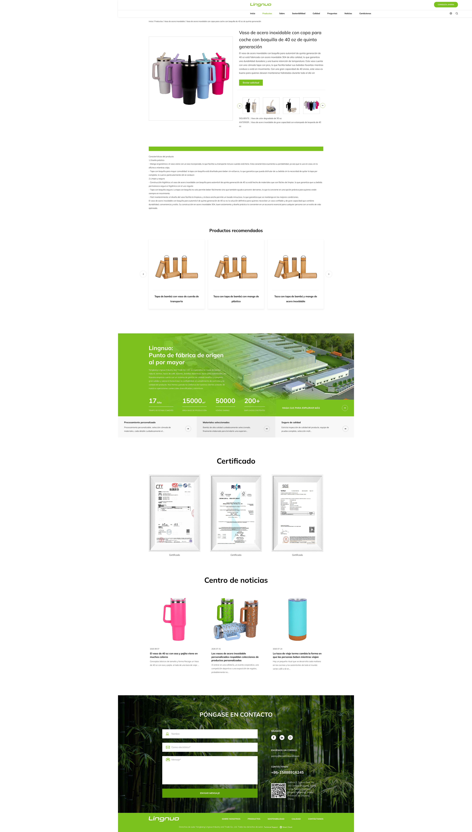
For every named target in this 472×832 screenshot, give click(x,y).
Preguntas (332, 13)
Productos (267, 13)
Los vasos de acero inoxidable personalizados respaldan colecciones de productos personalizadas (173, 657)
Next (322, 105)
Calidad (316, 13)
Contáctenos (365, 13)
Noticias (348, 13)
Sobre (282, 13)
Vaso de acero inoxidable (174, 21)
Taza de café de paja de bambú (296, 296)
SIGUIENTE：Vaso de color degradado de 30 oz (260, 118)
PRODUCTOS (254, 819)
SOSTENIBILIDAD (276, 819)
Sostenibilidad (298, 13)
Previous (239, 105)
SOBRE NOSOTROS (231, 819)
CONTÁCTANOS (315, 819)
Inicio (252, 13)
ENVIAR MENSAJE (210, 793)
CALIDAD (296, 819)
